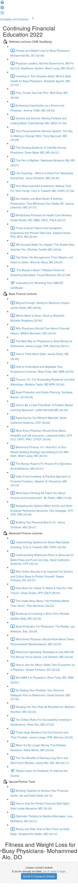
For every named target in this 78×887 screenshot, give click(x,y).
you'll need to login (54, 871)
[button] (2, 3)
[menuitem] (2, 9)
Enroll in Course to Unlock (39, 876)
